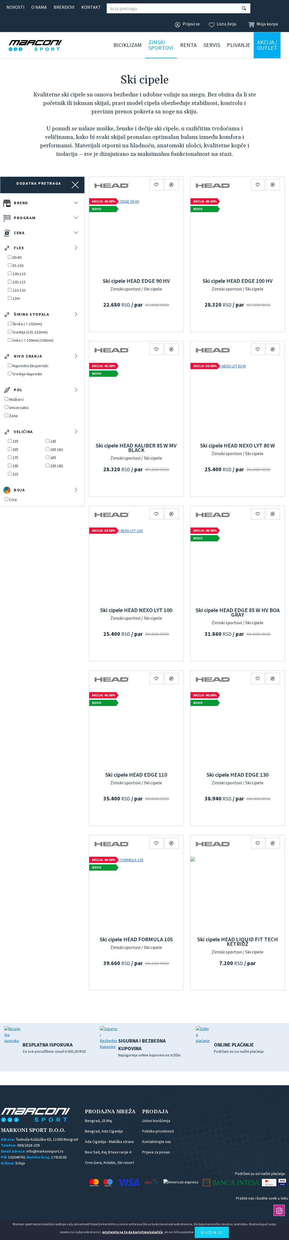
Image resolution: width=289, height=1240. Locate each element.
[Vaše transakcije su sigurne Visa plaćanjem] (282, 1182)
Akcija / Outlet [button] (267, 44)
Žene (13, 415)
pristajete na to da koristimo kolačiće (132, 1232)
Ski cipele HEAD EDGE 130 (237, 774)
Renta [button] (188, 44)
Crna (13, 499)
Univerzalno (19, 407)
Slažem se (212, 1232)
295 (15, 465)
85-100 (17, 265)
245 (53, 441)
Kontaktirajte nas (156, 1141)
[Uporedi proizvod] (172, 184)
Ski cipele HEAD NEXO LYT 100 (136, 609)
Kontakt (91, 7)
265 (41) (56, 449)
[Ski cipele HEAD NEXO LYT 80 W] (237, 399)
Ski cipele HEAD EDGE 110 (136, 774)
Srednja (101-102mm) (30, 332)
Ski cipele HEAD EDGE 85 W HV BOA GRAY (238, 612)
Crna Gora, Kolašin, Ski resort (109, 1162)
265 (15, 449)
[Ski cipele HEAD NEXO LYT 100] (136, 564)
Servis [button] (211, 44)
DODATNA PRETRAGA (38, 183)
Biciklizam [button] (127, 44)
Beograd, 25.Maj (98, 1120)
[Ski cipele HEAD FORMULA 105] (136, 893)
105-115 (18, 282)
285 (53, 457)
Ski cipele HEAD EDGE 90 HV (136, 280)
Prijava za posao (156, 1152)
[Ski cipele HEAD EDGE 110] (136, 729)
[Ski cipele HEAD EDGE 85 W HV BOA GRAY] (237, 564)
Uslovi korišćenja (156, 1120)
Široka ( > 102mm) (27, 323)
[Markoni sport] (43, 45)
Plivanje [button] (238, 44)
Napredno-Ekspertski (30, 365)
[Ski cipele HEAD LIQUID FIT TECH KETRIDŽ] (237, 893)
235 (15, 441)
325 (15, 474)
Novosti (15, 7)
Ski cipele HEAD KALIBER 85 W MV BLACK (136, 447)
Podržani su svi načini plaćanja (239, 1047)
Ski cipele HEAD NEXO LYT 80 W (237, 445)
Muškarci (16, 399)
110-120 (18, 290)
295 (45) (56, 465)
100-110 (18, 273)
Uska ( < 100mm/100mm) (32, 340)
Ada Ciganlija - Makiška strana (109, 1141)
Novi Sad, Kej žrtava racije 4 (108, 1152)
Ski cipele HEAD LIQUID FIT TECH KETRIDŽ (237, 941)
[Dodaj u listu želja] (157, 184)
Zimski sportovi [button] (160, 44)
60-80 (16, 257)
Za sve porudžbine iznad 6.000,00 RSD (54, 1047)
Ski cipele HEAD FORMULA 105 (136, 939)
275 (15, 457)
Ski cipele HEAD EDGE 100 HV (238, 280)
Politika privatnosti (158, 1131)
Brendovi (64, 7)
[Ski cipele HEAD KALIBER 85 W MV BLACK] (136, 399)
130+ (16, 298)
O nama (39, 7)
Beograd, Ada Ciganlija (104, 1131)
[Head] (112, 184)
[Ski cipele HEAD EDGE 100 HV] (237, 235)
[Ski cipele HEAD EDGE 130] (237, 729)
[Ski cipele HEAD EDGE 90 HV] (136, 235)
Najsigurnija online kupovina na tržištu (149, 1047)
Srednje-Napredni (27, 373)
